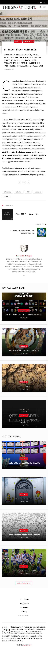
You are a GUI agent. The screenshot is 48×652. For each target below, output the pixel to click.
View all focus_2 (22, 583)
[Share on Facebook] (19, 183)
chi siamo (24, 599)
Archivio (24, 416)
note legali (24, 615)
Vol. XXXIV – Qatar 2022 (27, 214)
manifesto (24, 603)
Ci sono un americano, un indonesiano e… (22, 231)
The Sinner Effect (24, 499)
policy (24, 611)
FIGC (28, 192)
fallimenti (19, 192)
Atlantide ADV (26, 645)
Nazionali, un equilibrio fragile (24, 463)
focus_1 (23, 346)
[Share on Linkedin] (28, 183)
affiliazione (7, 192)
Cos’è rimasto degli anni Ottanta (24, 535)
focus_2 (17, 42)
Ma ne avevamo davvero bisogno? (24, 350)
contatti (24, 607)
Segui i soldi (24, 386)
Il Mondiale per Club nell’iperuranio (24, 314)
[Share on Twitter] (24, 183)
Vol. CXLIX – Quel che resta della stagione (24, 421)
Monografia (29, 42)
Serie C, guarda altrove (24, 571)
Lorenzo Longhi (24, 256)
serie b (6, 196)
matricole (38, 192)
